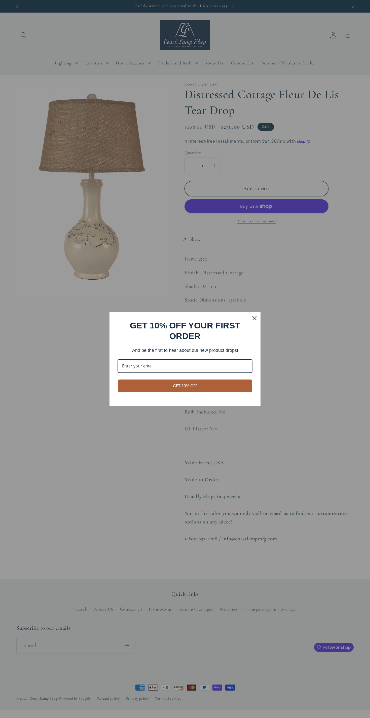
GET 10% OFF (185, 386)
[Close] (254, 318)
